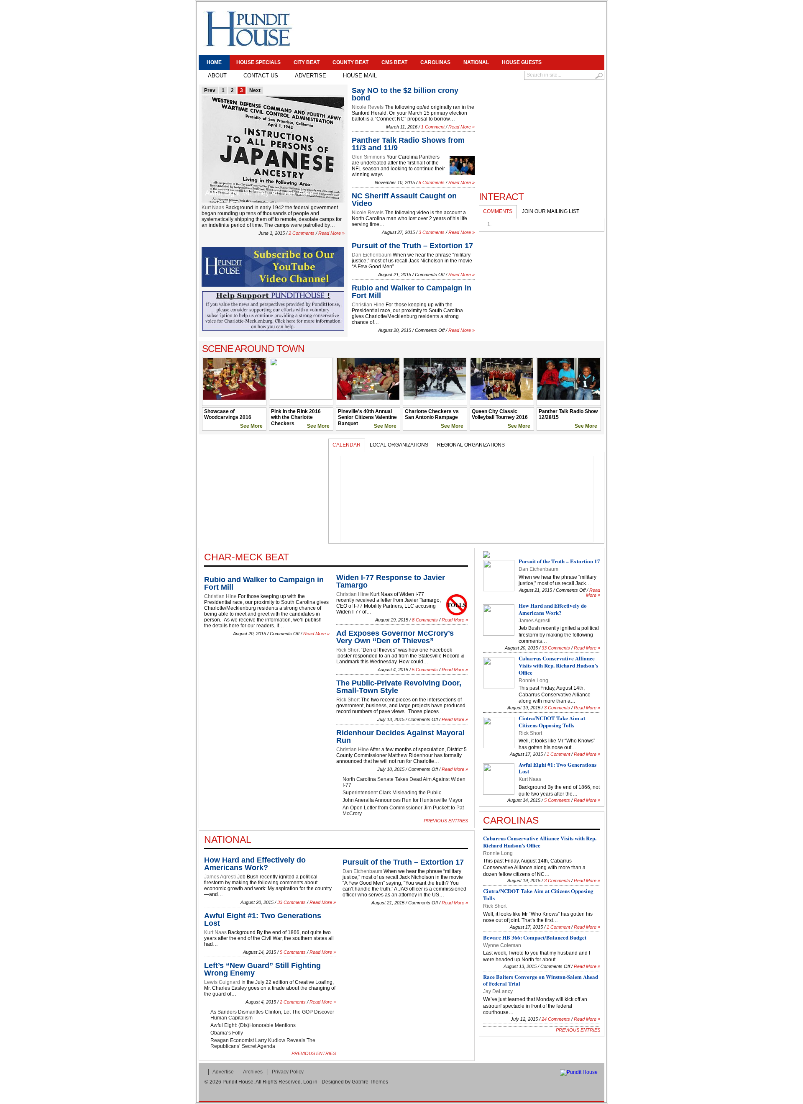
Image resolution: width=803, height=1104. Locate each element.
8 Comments (432, 182)
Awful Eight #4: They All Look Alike (259, 193)
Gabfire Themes (370, 1082)
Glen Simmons (368, 157)
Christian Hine (368, 305)
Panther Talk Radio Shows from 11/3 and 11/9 (408, 144)
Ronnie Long (533, 680)
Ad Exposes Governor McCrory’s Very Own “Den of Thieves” (395, 637)
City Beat (307, 62)
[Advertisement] (450, 29)
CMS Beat (394, 62)
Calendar (346, 445)
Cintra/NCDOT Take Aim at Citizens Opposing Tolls (552, 721)
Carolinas (435, 62)
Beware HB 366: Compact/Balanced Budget (534, 937)
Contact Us (260, 75)
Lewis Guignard (222, 982)
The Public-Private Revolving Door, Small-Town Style (398, 687)
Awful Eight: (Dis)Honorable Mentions (253, 1025)
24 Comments (556, 1019)
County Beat (350, 62)
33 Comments (291, 902)
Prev (209, 90)
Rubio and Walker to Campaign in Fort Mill (411, 292)
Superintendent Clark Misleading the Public (392, 793)
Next (255, 90)
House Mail (360, 75)
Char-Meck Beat (246, 557)
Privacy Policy (288, 1072)
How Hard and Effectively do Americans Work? (255, 864)
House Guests (522, 62)
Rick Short (348, 650)
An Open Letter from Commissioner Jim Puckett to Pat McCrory (403, 810)
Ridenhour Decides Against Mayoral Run (400, 737)
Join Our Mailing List (550, 211)
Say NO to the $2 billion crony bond (405, 94)
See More (251, 426)
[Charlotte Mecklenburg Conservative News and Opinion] (248, 28)
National (476, 62)
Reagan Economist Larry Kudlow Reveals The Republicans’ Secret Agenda (262, 1043)
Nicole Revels (368, 107)
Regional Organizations (471, 445)
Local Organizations (399, 445)
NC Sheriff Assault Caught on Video (404, 200)
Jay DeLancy (498, 991)
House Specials (258, 62)
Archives (253, 1072)
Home (214, 62)
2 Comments (302, 233)
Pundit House (237, 1082)
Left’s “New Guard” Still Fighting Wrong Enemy (262, 969)
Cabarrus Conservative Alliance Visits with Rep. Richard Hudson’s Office (558, 665)
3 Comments (432, 232)
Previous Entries (446, 820)
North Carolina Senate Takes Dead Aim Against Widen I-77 (404, 782)
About (217, 75)
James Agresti (220, 877)
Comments (497, 211)
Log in (310, 1082)
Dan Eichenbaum (371, 255)
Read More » (331, 233)
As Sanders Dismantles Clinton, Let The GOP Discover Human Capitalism (272, 1015)
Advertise (310, 75)
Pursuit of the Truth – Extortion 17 (412, 245)
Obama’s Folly (226, 1033)
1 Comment (433, 126)
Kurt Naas (213, 208)
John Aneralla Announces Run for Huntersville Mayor (403, 800)
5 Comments (425, 669)
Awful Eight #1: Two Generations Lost (262, 919)
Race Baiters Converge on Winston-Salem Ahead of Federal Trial (540, 980)
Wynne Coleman (502, 945)
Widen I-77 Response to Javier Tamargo (390, 581)
